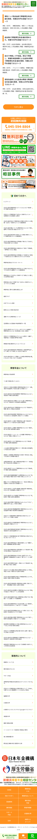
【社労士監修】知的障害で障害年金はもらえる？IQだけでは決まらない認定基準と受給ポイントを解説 (18, 415)
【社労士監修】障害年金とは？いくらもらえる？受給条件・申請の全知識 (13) (17, 208)
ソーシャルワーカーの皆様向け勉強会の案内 (16, 730)
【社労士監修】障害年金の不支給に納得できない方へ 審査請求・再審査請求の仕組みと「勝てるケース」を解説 (18, 557)
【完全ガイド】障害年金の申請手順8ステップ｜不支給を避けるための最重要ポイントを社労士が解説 (18, 689)
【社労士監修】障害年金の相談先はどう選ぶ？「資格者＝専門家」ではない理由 (18, 249)
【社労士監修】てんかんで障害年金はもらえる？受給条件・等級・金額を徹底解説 (18, 469)
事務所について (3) (9, 662)
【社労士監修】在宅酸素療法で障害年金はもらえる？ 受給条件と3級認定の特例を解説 (19, 638)
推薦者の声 (7, 696)
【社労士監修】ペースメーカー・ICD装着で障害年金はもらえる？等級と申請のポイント (18, 435)
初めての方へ (9, 796)
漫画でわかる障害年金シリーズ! (12, 317)
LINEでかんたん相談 (9, 303)
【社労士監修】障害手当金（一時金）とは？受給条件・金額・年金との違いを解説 (18, 563)
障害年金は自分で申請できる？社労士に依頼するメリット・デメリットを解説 (18, 282)
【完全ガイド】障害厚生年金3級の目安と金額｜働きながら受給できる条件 (18, 631)
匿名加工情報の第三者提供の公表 (13, 743)
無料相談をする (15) (9, 669)
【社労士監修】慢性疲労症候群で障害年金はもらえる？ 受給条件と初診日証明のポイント (19, 530)
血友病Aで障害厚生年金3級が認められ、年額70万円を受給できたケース (18, 38)
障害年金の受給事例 (9, 374)
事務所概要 (27, 808)
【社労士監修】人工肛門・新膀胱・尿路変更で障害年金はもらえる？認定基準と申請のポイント (18, 489)
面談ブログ (7, 296)
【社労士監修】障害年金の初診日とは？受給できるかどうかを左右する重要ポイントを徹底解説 (18, 269)
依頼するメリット (28, 820)
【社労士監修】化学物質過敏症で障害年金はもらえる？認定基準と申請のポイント (18, 523)
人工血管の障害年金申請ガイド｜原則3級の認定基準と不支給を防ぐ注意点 (18, 448)
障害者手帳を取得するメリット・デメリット (14, 344)
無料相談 (9, 808)
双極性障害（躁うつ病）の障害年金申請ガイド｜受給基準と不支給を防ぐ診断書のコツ (18, 462)
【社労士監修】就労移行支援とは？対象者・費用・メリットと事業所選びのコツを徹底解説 (18, 235)
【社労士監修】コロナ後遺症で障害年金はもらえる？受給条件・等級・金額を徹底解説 (18, 496)
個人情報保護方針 (9, 736)
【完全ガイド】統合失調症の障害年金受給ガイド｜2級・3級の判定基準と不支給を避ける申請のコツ (18, 387)
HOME (9, 790)
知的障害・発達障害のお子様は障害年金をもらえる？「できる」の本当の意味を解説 (18, 624)
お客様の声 (7, 703)
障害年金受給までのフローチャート (13, 262)
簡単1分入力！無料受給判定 (11, 310)
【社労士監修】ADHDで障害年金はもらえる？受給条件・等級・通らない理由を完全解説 (18, 408)
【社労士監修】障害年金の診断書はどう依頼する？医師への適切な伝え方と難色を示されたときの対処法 (18, 255)
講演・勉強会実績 (8, 723)
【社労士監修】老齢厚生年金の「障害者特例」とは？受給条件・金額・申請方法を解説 (18, 577)
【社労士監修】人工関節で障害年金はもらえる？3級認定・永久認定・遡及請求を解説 (18, 428)
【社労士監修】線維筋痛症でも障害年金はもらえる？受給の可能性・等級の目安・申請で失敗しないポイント (18, 475)
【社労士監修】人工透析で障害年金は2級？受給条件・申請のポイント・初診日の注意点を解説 (18, 421)
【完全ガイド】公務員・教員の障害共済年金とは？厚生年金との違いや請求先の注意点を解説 (18, 570)
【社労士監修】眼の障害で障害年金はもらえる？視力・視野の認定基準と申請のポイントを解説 (18, 618)
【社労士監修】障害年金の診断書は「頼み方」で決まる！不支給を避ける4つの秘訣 (18, 242)
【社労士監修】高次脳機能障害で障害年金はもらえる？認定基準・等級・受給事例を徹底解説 (18, 509)
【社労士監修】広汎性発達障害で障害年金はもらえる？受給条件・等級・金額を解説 (18, 394)
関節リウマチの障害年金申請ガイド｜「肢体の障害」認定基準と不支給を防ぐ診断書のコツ (18, 482)
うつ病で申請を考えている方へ (12, 381)
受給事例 (9, 802)
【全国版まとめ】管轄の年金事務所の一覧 (15, 323)
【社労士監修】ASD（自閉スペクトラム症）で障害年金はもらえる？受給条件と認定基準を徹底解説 (18, 401)
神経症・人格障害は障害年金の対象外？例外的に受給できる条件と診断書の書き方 (18, 455)
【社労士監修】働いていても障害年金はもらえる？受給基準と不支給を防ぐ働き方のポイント (18, 228)
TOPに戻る (18, 107)
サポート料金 (7, 676)
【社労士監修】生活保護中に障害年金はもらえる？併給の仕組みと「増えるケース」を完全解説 (18, 591)
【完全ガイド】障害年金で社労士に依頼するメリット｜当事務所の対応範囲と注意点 (18, 215)
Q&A (9, 821)
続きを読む (25, 33)
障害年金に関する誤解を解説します (14, 289)
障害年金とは (28, 790)
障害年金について (28, 796)
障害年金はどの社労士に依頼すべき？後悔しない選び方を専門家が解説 (18, 276)
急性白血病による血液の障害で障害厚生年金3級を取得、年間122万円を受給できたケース (19, 82)
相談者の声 (7, 716)
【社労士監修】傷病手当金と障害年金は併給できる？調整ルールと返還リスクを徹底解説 (18, 597)
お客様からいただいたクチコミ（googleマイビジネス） (18, 709)
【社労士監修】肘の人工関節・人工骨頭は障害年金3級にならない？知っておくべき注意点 (18, 357)
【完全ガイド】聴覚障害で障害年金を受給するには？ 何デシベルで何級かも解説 (19, 516)
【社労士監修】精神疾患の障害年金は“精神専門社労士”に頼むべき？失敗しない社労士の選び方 (17, 350)
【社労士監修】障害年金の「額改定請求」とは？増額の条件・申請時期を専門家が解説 (18, 543)
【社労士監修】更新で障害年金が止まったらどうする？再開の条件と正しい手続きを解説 (18, 503)
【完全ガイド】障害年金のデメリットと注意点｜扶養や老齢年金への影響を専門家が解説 (18, 337)
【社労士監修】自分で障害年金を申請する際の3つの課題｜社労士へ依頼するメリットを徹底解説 (18, 221)
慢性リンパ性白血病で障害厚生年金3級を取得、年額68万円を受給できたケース (19, 18)
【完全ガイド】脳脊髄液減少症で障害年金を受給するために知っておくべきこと (18, 536)
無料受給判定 (28, 801)
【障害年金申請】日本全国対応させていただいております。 (18, 682)
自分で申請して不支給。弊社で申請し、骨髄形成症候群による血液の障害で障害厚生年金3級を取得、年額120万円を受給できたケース (19, 60)
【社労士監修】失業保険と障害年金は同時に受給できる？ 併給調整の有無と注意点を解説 (18, 584)
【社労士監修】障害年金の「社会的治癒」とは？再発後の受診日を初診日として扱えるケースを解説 (18, 604)
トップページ (7, 201)
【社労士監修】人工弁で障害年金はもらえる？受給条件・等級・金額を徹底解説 (17, 442)
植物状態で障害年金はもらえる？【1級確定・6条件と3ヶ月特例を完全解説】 (18, 645)
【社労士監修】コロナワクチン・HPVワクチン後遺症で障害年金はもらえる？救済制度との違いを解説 (17, 330)
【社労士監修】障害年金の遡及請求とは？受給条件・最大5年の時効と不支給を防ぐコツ (18, 550)
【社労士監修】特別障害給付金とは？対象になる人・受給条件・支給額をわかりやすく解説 (18, 611)
